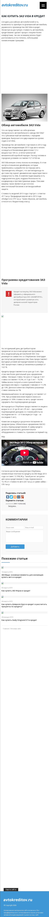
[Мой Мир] (18, 496)
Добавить (15, 546)
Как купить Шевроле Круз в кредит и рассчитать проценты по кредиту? (24, 605)
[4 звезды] (11, 504)
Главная (6, 629)
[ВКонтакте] (7, 496)
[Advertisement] (24, 67)
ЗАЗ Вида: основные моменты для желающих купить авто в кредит (22, 576)
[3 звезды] (9, 504)
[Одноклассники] (14, 496)
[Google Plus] (22, 496)
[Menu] (43, 5)
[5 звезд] (12, 504)
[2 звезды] (8, 504)
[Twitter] (11, 496)
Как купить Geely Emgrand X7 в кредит (19, 620)
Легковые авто (15, 629)
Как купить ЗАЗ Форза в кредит (16, 591)
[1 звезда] (6, 504)
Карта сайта (11, 889)
